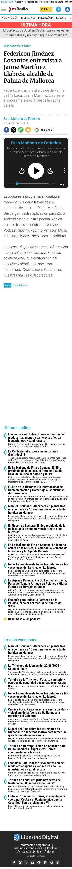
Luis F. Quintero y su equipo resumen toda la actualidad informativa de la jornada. (36, 802)
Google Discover (38, 862)
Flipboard (45, 862)
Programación (9, 17)
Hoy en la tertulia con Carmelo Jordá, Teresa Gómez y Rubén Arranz (38, 684)
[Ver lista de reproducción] (62, 184)
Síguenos (46, 130)
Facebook (14, 862)
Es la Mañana (45, 17)
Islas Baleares (20, 285)
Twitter (20, 862)
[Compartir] (6, 130)
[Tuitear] (13, 130)
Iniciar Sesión (67, 9)
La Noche (61, 17)
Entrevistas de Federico (17, 45)
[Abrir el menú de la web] (4, 9)
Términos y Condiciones (28, 848)
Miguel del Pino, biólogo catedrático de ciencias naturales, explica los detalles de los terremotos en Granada (37, 734)
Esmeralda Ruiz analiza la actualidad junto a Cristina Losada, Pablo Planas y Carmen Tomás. (37, 751)
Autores (50, 852)
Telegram (51, 862)
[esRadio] (18, 9)
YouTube (32, 862)
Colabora (46, 9)
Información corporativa (35, 845)
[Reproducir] (36, 171)
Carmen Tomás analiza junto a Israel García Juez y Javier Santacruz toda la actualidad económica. (36, 440)
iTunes (57, 862)
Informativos (28, 17)
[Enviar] (21, 130)
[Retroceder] (21, 171)
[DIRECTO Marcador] (58, 9)
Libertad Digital (36, 837)
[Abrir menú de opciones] (64, 170)
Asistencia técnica (29, 852)
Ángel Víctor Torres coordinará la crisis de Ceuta (39, 2)
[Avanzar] (50, 171)
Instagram (26, 862)
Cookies (52, 848)
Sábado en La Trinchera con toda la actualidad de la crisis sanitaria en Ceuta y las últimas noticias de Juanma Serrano (38, 670)
